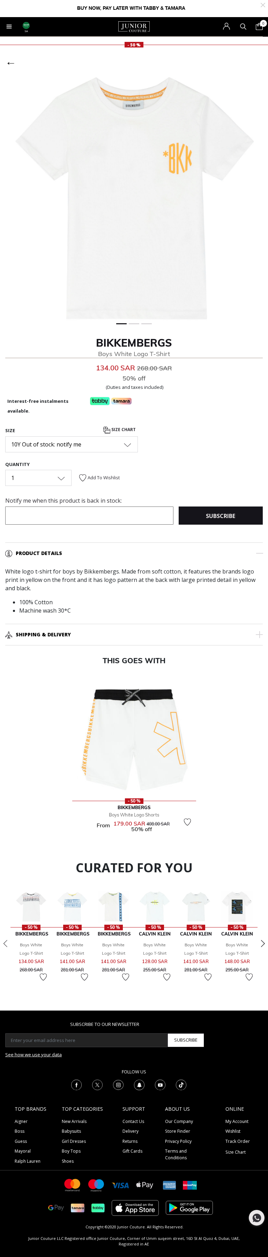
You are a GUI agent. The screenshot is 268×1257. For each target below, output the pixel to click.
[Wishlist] (187, 822)
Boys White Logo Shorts (134, 815)
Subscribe (186, 1040)
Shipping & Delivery (43, 634)
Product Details (39, 553)
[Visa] (120, 1185)
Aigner (21, 1121)
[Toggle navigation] (9, 26)
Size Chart (123, 430)
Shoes (68, 1161)
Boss (19, 1131)
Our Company (179, 1121)
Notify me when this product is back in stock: (63, 500)
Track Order (237, 1141)
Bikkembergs (134, 342)
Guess (21, 1141)
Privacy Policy (178, 1141)
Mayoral (23, 1151)
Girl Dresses (74, 1141)
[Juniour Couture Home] (134, 26)
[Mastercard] (72, 1184)
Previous (5, 943)
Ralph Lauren (27, 1161)
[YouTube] (160, 1084)
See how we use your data (33, 1054)
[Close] (263, 4)
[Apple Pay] (145, 1184)
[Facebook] (76, 1084)
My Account (236, 1121)
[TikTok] (181, 1084)
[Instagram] (118, 1084)
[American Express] (169, 1184)
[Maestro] (96, 1184)
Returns (129, 1141)
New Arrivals (74, 1121)
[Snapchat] (139, 1084)
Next (263, 943)
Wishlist (232, 1131)
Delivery (130, 1131)
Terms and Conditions (176, 1154)
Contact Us (133, 1121)
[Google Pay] (56, 1207)
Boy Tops (71, 1151)
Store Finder (177, 1131)
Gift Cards (132, 1151)
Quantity (17, 464)
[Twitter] (97, 1084)
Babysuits (71, 1131)
